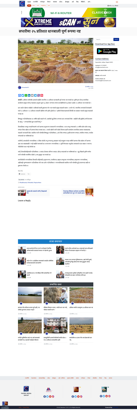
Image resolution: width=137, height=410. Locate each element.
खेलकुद (67, 2)
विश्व (77, 2)
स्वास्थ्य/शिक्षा (42, 378)
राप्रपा (49, 5)
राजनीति (35, 2)
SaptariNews (37, 183)
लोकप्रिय (95, 378)
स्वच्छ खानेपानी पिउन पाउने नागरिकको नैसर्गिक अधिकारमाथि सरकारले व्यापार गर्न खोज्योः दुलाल (39, 249)
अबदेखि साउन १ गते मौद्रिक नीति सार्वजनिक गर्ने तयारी (39, 274)
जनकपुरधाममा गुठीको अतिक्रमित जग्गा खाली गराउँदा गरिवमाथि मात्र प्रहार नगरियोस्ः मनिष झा (79, 274)
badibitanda (24, 183)
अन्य (89, 2)
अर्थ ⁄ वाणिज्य (61, 378)
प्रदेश (60, 2)
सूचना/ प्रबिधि (70, 378)
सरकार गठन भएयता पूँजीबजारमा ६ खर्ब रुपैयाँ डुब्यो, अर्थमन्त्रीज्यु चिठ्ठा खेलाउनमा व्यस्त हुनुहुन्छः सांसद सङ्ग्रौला (78, 262)
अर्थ (73, 2)
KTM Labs (115, 407)
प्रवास (77, 378)
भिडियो (83, 2)
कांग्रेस (33, 5)
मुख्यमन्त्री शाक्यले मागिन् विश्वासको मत (37, 192)
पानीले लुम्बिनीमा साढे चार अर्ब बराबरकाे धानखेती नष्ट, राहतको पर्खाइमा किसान (29, 338)
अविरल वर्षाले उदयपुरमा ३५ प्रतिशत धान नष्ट (81, 307)
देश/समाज (21, 180)
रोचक (89, 378)
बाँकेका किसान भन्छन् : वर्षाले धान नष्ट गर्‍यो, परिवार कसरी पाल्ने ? (55, 308)
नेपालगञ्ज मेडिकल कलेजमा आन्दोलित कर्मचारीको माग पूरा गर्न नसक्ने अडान (74, 192)
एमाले (38, 5)
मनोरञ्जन (42, 2)
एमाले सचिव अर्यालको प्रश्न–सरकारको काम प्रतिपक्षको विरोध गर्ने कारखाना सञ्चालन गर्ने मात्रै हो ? (79, 249)
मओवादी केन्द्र (43, 5)
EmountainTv (25, 87)
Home (20, 407)
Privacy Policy (26, 407)
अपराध (110, 378)
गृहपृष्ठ (29, 2)
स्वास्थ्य (55, 2)
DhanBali (30, 183)
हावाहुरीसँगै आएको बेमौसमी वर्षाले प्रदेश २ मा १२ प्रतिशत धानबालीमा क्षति (55, 338)
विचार (49, 2)
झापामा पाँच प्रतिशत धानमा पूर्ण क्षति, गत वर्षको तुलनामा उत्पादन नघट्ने (29, 308)
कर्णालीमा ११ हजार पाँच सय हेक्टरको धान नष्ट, (80, 338)
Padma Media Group (26, 394)
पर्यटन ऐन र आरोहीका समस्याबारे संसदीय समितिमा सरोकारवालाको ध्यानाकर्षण (40, 262)
